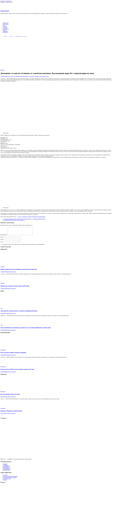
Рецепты (5, 26)
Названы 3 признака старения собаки (11, 410)
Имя (2, 237)
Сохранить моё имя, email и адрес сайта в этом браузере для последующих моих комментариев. (23, 244)
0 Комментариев (19, 76)
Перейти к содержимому (6, 1)
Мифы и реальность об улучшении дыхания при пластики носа (19, 269)
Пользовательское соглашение (10, 477)
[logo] (56, 457)
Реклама (5, 479)
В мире (4, 30)
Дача (4, 25)
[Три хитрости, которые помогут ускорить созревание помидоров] (16, 306)
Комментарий (4, 234)
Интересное (5, 22)
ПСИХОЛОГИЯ (6, 468)
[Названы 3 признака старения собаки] (7, 406)
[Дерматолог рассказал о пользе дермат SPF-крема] (7, 281)
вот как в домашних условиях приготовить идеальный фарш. (31, 216)
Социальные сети (7, 478)
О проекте (5, 475)
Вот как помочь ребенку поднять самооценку (13, 352)
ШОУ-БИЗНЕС (6, 470)
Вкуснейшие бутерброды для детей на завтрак (14, 220)
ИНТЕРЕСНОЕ (6, 466)
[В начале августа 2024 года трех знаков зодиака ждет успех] (7, 364)
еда (29, 76)
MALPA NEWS (5, 11)
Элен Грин (12, 76)
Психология (6, 28)
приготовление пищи (44, 76)
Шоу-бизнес (6, 24)
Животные (5, 31)
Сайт (2, 241)
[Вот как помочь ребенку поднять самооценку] (16, 347)
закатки (32, 76)
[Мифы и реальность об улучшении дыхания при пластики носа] (16, 264)
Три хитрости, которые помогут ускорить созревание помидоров (19, 310)
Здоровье (5, 27)
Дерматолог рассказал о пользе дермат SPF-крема (15, 286)
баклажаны (25, 76)
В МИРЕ (5, 464)
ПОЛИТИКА (6, 467)
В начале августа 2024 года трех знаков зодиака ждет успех (17, 369)
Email (2, 239)
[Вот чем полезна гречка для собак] (16, 389)
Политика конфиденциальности (10, 476)
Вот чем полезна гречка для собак (10, 394)
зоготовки (36, 76)
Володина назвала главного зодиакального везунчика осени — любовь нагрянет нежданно (24, 218)
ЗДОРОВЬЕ (5, 465)
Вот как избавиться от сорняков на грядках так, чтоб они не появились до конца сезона (26, 327)
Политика (5, 32)
